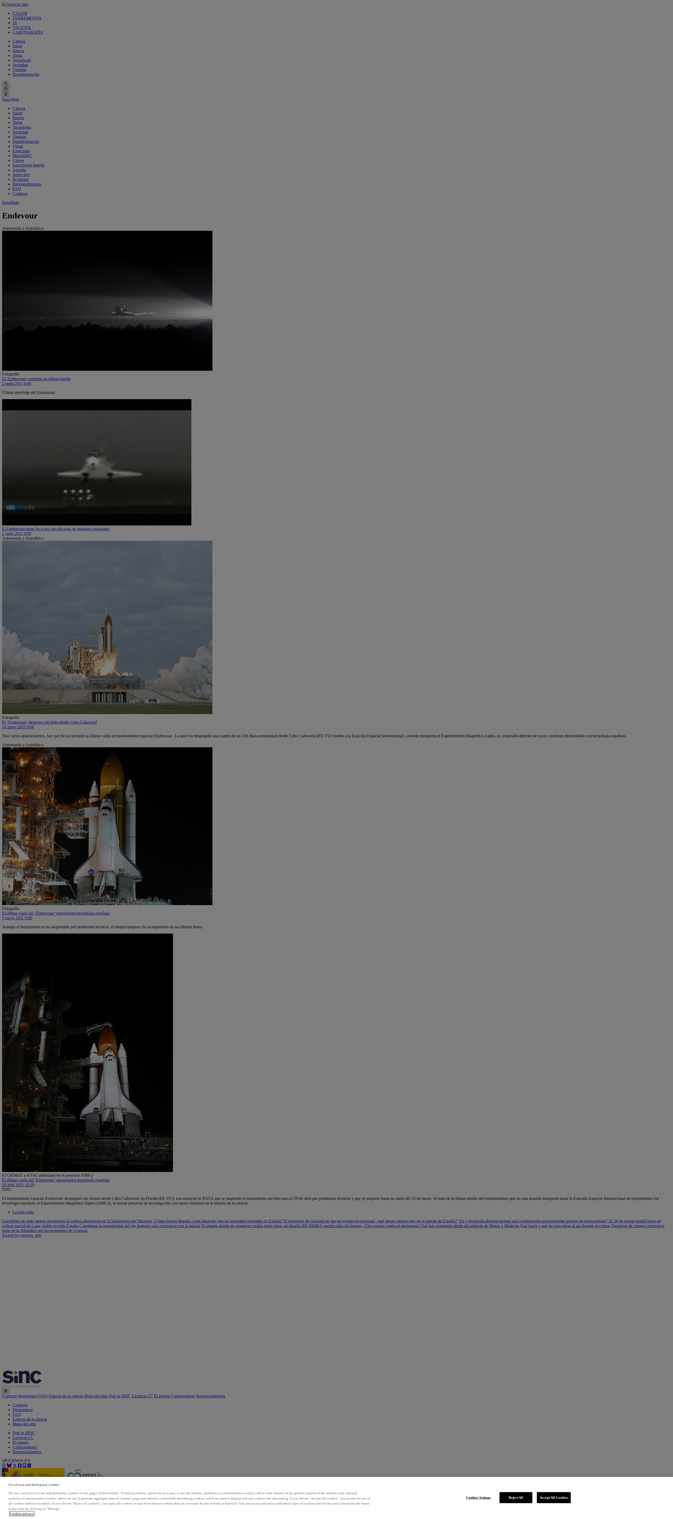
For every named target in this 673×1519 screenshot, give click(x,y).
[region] (336, 1498)
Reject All (516, 1498)
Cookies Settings (478, 1498)
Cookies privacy (22, 1514)
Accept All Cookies (554, 1498)
